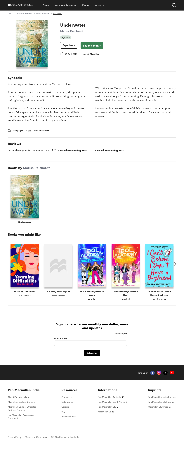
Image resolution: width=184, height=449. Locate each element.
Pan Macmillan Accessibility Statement (21, 416)
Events (85, 5)
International (108, 390)
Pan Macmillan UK (107, 406)
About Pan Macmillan (18, 397)
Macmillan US (104, 411)
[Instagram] (159, 373)
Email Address (61, 338)
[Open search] (174, 5)
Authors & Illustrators (65, 5)
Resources (69, 390)
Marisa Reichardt (42, 14)
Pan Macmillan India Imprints (162, 397)
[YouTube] (172, 372)
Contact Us (66, 397)
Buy (63, 411)
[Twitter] (165, 373)
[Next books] (175, 264)
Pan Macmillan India (24, 390)
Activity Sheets (68, 416)
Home (10, 14)
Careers (65, 406)
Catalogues (67, 402)
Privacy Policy (14, 437)
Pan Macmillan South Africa (111, 402)
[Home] (20, 5)
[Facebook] (152, 373)
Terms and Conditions (36, 437)
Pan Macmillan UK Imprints (161, 402)
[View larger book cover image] (32, 43)
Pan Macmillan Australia (109, 397)
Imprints (154, 390)
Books (46, 5)
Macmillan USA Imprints (159, 406)
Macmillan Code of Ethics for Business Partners (22, 408)
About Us (99, 5)
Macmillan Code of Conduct (21, 402)
